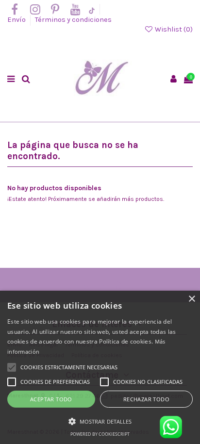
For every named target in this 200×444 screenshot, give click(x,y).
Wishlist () (173, 29)
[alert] (100, 367)
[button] (100, 421)
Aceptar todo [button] (51, 399)
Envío (17, 20)
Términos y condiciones (73, 20)
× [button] (191, 299)
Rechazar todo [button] (146, 399)
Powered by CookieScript (100, 434)
